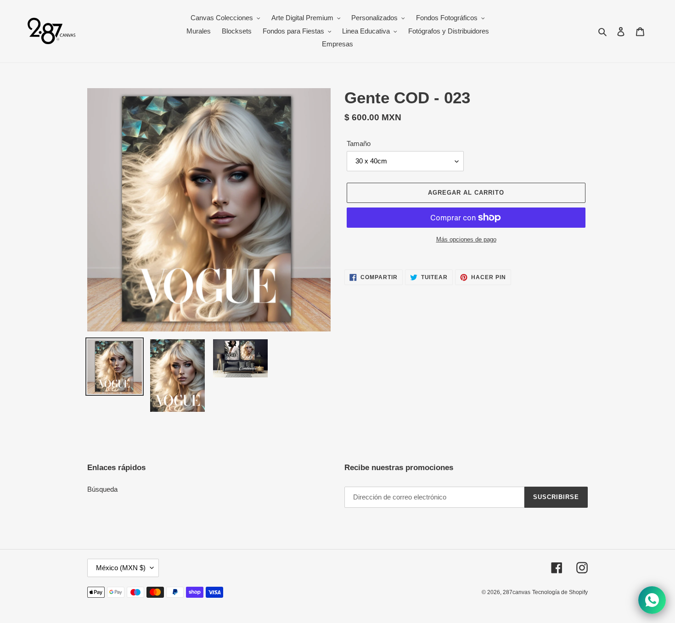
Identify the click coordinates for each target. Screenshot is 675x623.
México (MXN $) (121, 568)
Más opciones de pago (466, 239)
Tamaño (359, 143)
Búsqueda (102, 489)
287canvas (516, 592)
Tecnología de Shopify (560, 592)
